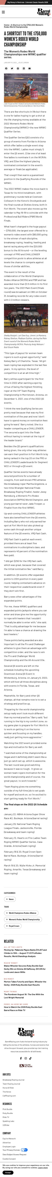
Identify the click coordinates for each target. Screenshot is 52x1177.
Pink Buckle (7, 1109)
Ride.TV (6, 1117)
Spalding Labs (8, 1121)
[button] (6, 68)
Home (6, 25)
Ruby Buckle (8, 1113)
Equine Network (9, 1138)
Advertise (7, 1142)
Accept (8, 1172)
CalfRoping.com (9, 1096)
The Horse (7, 1092)
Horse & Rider (8, 1088)
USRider (6, 1125)
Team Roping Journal (11, 1084)
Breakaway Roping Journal (13, 1080)
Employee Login (9, 1146)
